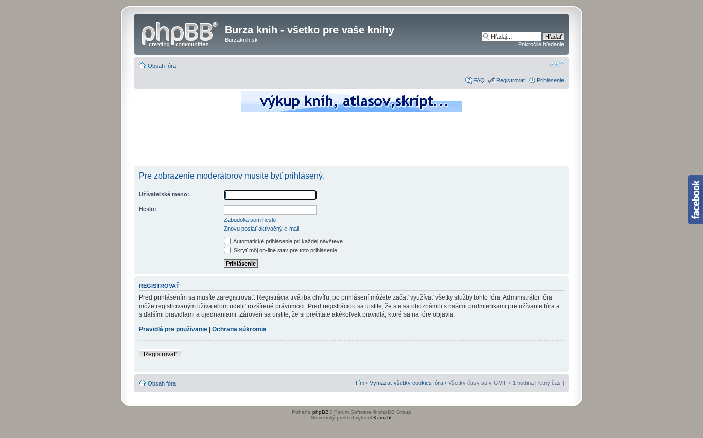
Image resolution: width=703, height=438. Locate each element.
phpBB (320, 412)
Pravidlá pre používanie (173, 329)
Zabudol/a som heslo (250, 220)
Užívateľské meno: (164, 194)
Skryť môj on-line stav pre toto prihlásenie (284, 250)
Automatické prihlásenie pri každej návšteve (287, 241)
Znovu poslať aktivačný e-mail (261, 228)
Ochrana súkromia (239, 329)
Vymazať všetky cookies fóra (406, 383)
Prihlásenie (550, 80)
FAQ (479, 80)
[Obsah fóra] (180, 32)
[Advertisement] (351, 141)
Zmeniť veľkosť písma (556, 63)
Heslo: (147, 209)
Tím (359, 383)
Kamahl (382, 418)
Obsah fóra (162, 66)
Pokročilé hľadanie (541, 44)
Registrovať (510, 80)
